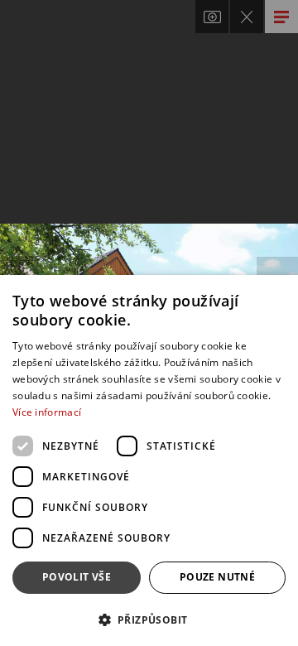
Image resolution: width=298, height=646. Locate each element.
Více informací (46, 412)
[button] (149, 619)
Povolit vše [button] (76, 577)
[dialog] (149, 460)
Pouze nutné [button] (217, 577)
